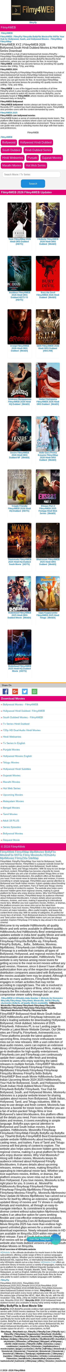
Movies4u (37, 855)
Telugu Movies (10, 762)
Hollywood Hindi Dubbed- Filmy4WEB (23, 710)
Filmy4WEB (8, 27)
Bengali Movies (10, 807)
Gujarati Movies (10, 775)
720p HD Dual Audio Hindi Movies (20, 730)
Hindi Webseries (11, 736)
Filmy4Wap (22, 851)
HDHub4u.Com (48, 1262)
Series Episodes (11, 827)
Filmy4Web (7, 851)
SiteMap (33, 858)
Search (33, 183)
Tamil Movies (9, 814)
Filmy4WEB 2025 (8, 112)
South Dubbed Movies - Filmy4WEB (22, 717)
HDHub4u (5, 1252)
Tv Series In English (13, 743)
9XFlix (18, 855)
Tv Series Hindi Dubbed (15, 723)
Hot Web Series (10, 788)
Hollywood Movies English (16, 756)
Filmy (26, 855)
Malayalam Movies (12, 801)
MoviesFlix (7, 855)
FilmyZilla (21, 858)
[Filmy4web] (33, 19)
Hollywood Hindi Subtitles (16, 769)
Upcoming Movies (12, 794)
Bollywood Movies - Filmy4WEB (19, 704)
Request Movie (10, 840)
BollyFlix (50, 851)
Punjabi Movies (10, 749)
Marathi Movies (10, 781)
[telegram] (55, 1239)
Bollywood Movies (12, 833)
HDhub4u (49, 855)
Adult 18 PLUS (10, 820)
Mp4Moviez (37, 851)
